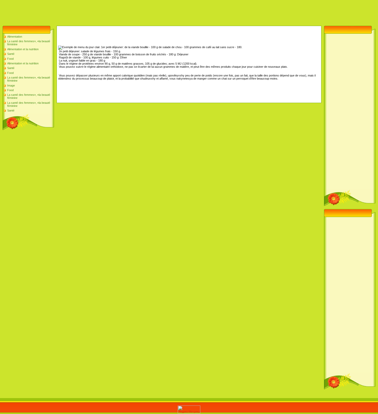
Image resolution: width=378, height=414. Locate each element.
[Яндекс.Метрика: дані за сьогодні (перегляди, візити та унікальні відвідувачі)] (189, 409)
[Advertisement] (93, 11)
